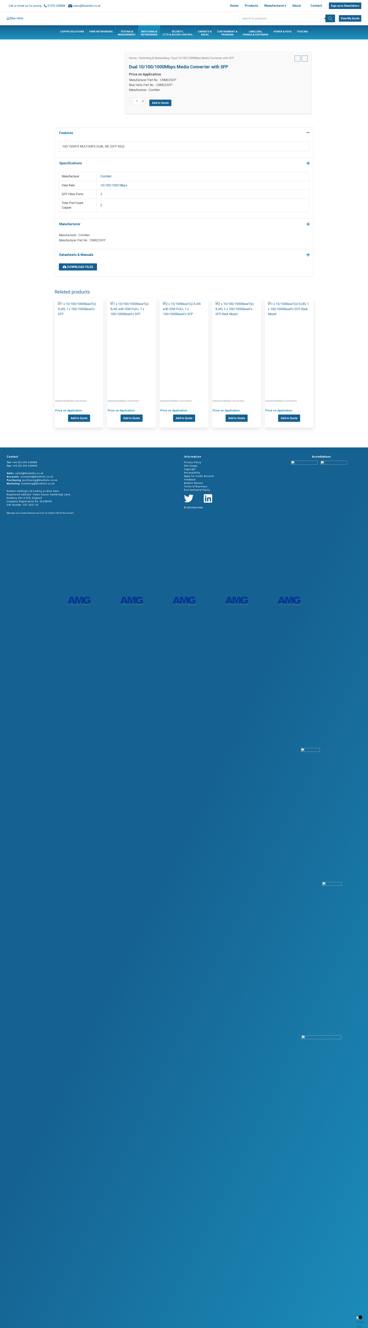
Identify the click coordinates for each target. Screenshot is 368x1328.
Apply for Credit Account (199, 476)
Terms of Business (195, 486)
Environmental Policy (197, 490)
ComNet (105, 176)
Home (133, 58)
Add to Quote (160, 102)
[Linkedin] (208, 498)
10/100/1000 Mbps (113, 185)
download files (80, 267)
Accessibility (192, 472)
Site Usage (190, 466)
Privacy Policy (192, 462)
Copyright (190, 469)
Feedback (190, 479)
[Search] (330, 18)
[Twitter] (189, 498)
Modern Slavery (193, 483)
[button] (302, 5)
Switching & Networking (154, 58)
